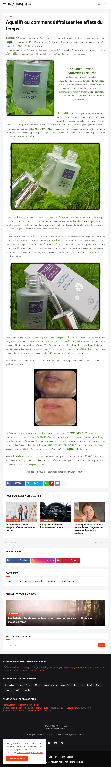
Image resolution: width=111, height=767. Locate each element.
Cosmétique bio (24, 581)
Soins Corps (25, 685)
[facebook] (49, 743)
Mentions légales (67, 757)
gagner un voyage (41, 708)
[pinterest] (61, 743)
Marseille (39, 581)
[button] (4, 4)
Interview (51, 581)
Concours (53, 757)
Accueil (9, 16)
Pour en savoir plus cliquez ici (30, 752)
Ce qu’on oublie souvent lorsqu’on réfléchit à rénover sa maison (20, 527)
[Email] (57, 483)
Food (89, 685)
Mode (10, 581)
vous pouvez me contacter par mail (29, 670)
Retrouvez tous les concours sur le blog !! (21, 705)
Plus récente (10, 542)
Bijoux (99, 685)
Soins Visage (10, 685)
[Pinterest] (51, 483)
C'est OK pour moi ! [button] (17, 759)
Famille (26, 690)
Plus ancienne (100, 542)
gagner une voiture (19, 708)
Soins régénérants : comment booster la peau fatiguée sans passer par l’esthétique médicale (88, 529)
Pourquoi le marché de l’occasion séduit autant (51, 526)
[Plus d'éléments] (63, 483)
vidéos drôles (34, 710)
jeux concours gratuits (70, 708)
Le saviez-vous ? (66, 581)
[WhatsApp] (46, 483)
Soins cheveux (50, 685)
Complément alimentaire (72, 685)
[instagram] (55, 743)
